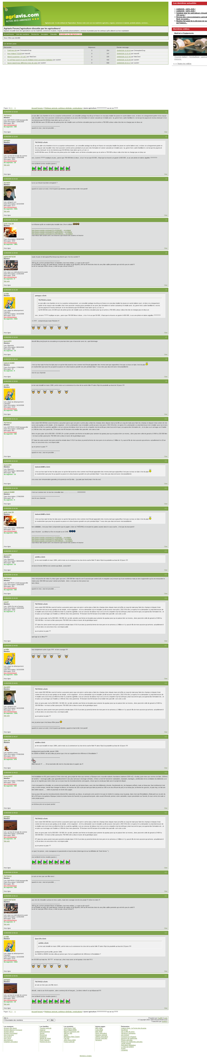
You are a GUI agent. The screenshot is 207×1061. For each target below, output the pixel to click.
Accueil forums (9, 34)
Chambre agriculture (11, 1042)
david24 (7, 183)
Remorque (43, 1035)
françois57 (8, 777)
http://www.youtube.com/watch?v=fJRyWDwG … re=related (52, 234)
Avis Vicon (7, 1038)
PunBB (160, 1018)
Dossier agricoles (101, 1038)
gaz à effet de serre (127, 1031)
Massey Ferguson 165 (71, 1031)
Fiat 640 (66, 1038)
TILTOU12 (8, 116)
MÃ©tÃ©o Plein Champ (72, 1036)
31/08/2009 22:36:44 (11, 359)
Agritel (66, 1035)
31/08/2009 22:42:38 (11, 488)
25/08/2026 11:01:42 (124, 53)
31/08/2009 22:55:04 (11, 872)
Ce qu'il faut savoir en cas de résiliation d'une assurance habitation (30, 60)
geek (165, 1018)
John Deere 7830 (70, 1028)
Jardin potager (126, 1043)
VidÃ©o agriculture (101, 1036)
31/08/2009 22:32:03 (11, 337)
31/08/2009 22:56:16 (11, 933)
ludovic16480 (9, 363)
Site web (7, 165)
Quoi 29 (7, 741)
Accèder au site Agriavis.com (71, 34)
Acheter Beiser (9, 1031)
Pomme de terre (45, 1042)
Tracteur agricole (45, 1028)
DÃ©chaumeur (45, 1031)
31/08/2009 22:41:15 (11, 419)
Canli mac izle (12, 50)
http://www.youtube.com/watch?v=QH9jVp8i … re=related (51, 230)
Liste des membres (22, 34)
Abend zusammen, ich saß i (16, 57)
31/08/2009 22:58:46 (11, 976)
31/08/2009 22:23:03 (11, 136)
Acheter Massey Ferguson (13, 1030)
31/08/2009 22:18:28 (11, 112)
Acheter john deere (10, 1028)
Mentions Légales (86, 1056)
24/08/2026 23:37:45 (124, 57)
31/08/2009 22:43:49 (11, 598)
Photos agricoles (127, 1040)
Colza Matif (99, 1030)
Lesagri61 (124, 1050)
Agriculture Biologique (128, 1045)
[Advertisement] (85, 86)
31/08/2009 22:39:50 (11, 381)
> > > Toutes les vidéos (182, 64)
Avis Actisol (8, 1036)
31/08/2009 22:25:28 (11, 220)
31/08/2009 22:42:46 (11, 508)
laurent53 (7, 341)
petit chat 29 (9, 224)
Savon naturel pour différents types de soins (22, 63)
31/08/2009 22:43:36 (11, 575)
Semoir (42, 1033)
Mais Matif (98, 1031)
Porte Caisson (44, 1040)
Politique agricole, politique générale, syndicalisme (63, 108)
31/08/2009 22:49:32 (11, 813)
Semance (98, 1040)
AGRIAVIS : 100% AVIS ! (185, 9)
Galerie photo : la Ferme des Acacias (133, 1028)
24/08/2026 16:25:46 (124, 60)
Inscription (44, 34)
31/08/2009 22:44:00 (11, 645)
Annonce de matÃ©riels (129, 1038)
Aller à (6, 1018)
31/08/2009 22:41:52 (11, 461)
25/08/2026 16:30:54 (124, 50)
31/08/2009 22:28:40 (11, 253)
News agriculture (101, 1033)
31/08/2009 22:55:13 (11, 896)
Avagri (123, 1048)
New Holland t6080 (70, 1030)
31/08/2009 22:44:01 (11, 683)
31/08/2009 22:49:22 (11, 772)
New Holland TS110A (14, 53)
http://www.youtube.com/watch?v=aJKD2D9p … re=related (52, 232)
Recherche (35, 34)
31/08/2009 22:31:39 (11, 290)
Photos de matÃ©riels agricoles (132, 1042)
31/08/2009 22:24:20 (11, 179)
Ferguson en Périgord (128, 1036)
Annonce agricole (101, 1035)
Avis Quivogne (9, 1035)
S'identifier (53, 34)
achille (6, 294)
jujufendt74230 (10, 257)
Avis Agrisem (8, 1040)
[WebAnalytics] (103, 1059)
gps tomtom (125, 1035)
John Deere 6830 (70, 1040)
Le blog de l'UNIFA (127, 1047)
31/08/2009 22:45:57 (11, 736)
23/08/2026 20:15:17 (124, 63)
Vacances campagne (128, 1033)
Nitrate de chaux (45, 1038)
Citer (165, 132)
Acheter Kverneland (10, 1033)
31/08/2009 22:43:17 (11, 551)
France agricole (69, 1042)
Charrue (42, 1030)
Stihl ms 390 (68, 1033)
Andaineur (43, 1036)
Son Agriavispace (10, 125)
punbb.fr (164, 1021)
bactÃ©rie (124, 1030)
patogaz (7, 141)
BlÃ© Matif (98, 1028)
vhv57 (6, 602)
